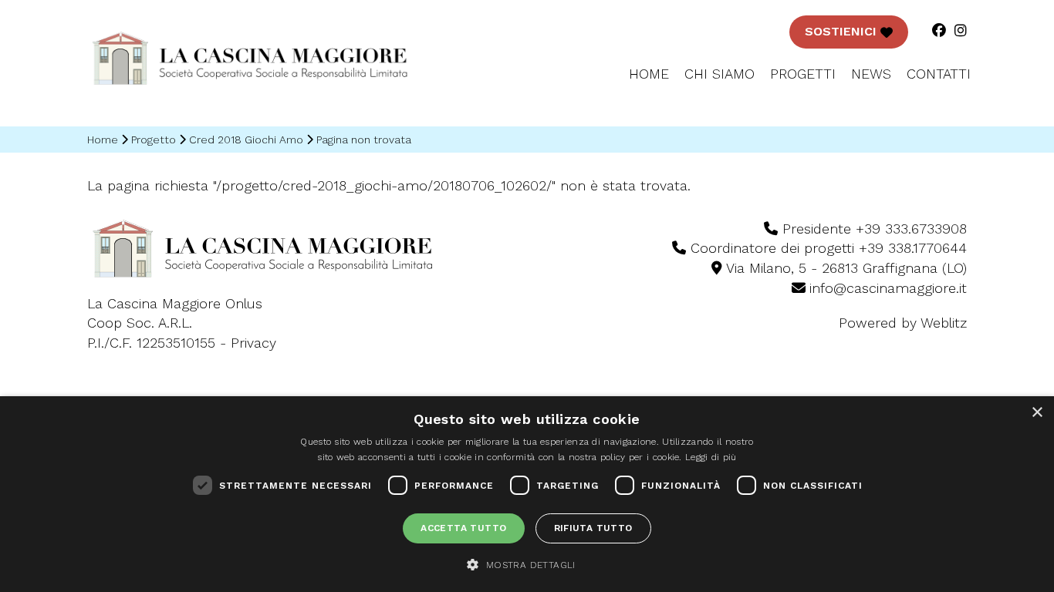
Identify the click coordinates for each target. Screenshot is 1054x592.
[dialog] (527, 494)
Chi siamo (719, 74)
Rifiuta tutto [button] (593, 528)
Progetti (803, 74)
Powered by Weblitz (903, 322)
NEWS (871, 74)
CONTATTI (939, 74)
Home (649, 74)
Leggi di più (711, 457)
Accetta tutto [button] (463, 528)
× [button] (1036, 413)
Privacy (253, 343)
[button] (526, 564)
